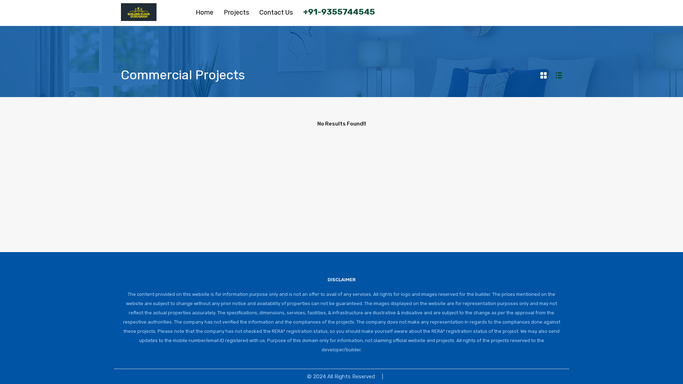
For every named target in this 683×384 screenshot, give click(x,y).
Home (204, 12)
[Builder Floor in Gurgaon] (139, 18)
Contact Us (276, 12)
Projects (236, 12)
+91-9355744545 (339, 12)
